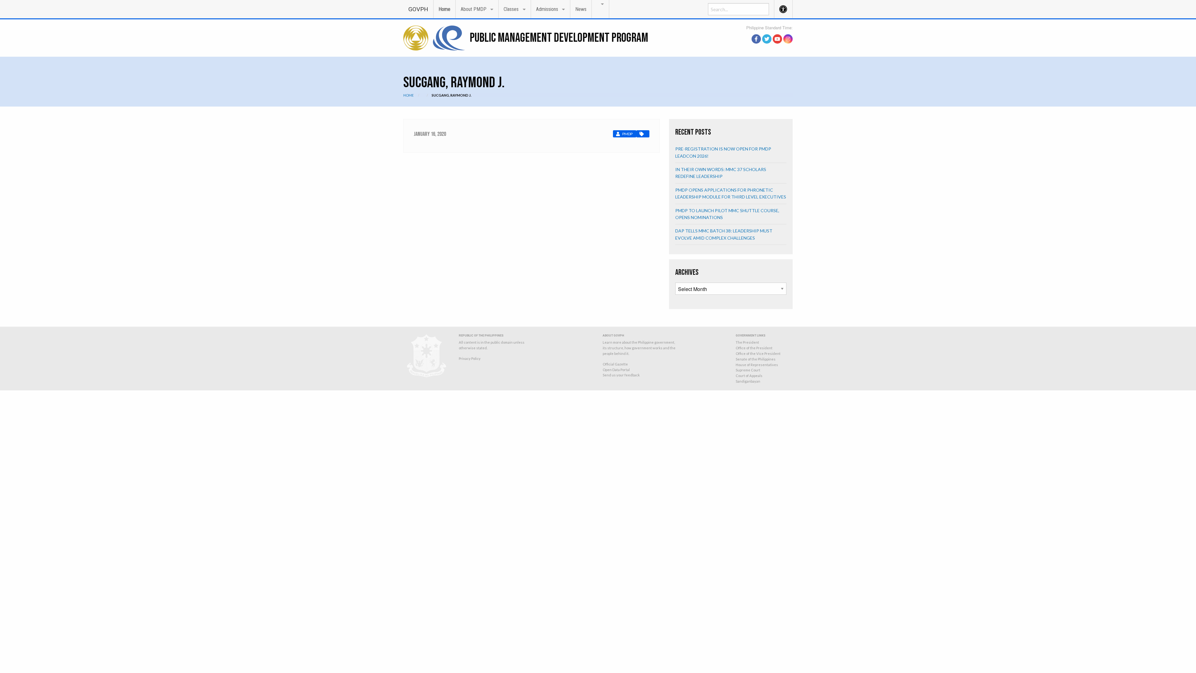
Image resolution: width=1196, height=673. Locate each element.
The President (747, 342)
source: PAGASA (778, 32)
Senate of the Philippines (756, 359)
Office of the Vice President (758, 353)
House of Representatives (757, 365)
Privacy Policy (470, 358)
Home (444, 9)
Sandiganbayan (748, 381)
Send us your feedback (621, 375)
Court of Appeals (749, 376)
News (580, 9)
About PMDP (473, 9)
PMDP (627, 133)
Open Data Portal (616, 370)
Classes (511, 9)
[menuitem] (418, 9)
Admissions (547, 9)
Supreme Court (748, 370)
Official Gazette (615, 364)
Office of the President (754, 348)
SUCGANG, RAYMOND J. (451, 95)
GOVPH (418, 9)
